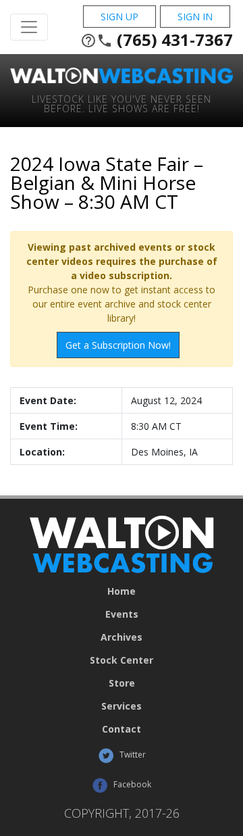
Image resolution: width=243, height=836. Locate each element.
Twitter (131, 754)
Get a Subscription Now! (118, 345)
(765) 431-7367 (156, 40)
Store (122, 683)
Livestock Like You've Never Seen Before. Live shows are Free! (121, 103)
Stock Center (121, 660)
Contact (121, 729)
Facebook (131, 784)
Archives (121, 637)
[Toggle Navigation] (29, 27)
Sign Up (119, 16)
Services (121, 706)
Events (121, 614)
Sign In (195, 16)
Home (121, 591)
